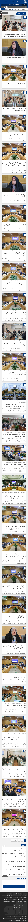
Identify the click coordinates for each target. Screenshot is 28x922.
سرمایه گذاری (17, 909)
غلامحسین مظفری (23, 914)
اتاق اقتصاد (9, 893)
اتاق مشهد (16, 897)
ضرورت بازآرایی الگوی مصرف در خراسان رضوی (17, 83)
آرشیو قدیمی (5, 13)
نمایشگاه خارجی (23, 918)
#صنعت (15, 893)
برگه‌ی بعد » (14, 840)
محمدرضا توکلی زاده (23, 916)
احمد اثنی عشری (9, 897)
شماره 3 (25, 910)
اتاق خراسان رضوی (23, 897)
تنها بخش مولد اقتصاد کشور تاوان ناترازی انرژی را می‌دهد (15, 57)
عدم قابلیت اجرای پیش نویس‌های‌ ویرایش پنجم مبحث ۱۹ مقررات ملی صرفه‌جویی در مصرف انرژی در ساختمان (14, 739)
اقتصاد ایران (21, 899)
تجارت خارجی (19, 901)
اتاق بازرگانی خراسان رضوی (16, 895)
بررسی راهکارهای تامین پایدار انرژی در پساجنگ (15, 135)
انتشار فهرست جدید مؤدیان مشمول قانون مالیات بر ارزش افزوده (13, 853)
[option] (13, 849)
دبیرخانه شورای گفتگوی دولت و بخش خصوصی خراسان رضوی (16, 907)
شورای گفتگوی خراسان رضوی (9, 910)
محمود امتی (15, 916)
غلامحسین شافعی (11, 912)
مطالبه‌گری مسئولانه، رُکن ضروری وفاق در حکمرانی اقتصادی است (14, 870)
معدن (10, 916)
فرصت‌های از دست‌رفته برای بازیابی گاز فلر (16, 677)
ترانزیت (13, 901)
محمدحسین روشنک (10, 914)
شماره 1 (11, 909)
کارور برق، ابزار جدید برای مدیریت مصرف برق (15, 526)
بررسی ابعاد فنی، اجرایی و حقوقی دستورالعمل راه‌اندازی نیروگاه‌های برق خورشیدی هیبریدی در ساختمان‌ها (15, 36)
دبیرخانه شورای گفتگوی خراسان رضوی (20, 905)
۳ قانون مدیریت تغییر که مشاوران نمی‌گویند (17, 874)
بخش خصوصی (7, 899)
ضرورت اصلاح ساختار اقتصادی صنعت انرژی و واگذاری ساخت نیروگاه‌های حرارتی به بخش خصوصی (15, 556)
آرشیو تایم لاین (5, 876)
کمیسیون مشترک (17, 920)
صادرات (25, 912)
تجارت (25, 901)
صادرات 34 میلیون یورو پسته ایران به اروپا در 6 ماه (15, 861)
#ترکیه (20, 893)
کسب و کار (24, 920)
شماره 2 (6, 909)
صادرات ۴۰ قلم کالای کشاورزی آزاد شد (18, 850)
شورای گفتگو (19, 910)
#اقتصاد (25, 893)
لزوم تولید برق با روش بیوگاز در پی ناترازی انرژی (15, 225)
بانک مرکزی (14, 899)
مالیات (17, 914)
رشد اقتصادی (24, 909)
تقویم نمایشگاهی (7, 901)
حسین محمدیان (19, 903)
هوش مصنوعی (16, 918)
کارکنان (5, 918)
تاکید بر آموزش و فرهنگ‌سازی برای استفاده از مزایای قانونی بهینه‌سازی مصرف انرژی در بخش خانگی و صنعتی (14, 165)
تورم (25, 903)
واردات (10, 918)
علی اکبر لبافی (19, 912)
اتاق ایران (24, 895)
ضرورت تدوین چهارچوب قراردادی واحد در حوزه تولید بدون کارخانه (14, 857)
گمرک (11, 920)
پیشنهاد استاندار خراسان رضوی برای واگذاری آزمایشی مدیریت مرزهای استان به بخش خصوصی (14, 865)
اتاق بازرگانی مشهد (7, 895)
